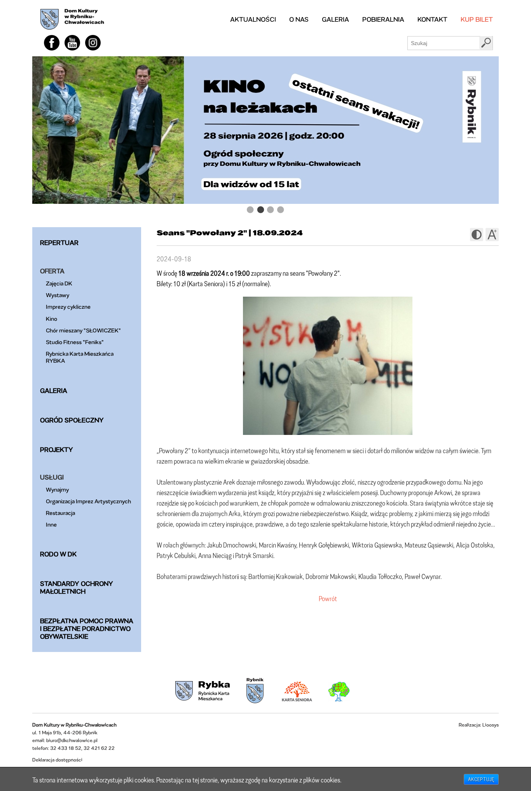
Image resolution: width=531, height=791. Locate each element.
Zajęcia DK (59, 283)
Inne (51, 524)
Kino (51, 318)
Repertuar (59, 242)
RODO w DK (58, 554)
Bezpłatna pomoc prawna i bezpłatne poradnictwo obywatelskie (86, 628)
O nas (299, 19)
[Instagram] (93, 42)
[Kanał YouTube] (72, 42)
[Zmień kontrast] (476, 234)
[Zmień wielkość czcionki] (492, 234)
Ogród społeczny (72, 420)
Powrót (328, 598)
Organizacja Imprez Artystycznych (88, 501)
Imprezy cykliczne (68, 306)
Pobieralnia (383, 19)
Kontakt (432, 19)
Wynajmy (57, 489)
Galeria (335, 19)
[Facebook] (51, 42)
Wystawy (57, 295)
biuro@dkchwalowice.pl (72, 740)
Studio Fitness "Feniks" (75, 342)
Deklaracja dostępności (57, 760)
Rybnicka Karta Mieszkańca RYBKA (80, 357)
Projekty (56, 449)
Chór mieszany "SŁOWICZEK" (83, 330)
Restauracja (60, 512)
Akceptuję (481, 779)
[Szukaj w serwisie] (486, 42)
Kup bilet (477, 19)
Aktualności (253, 19)
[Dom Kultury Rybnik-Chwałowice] (72, 19)
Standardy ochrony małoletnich (76, 587)
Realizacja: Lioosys (479, 725)
